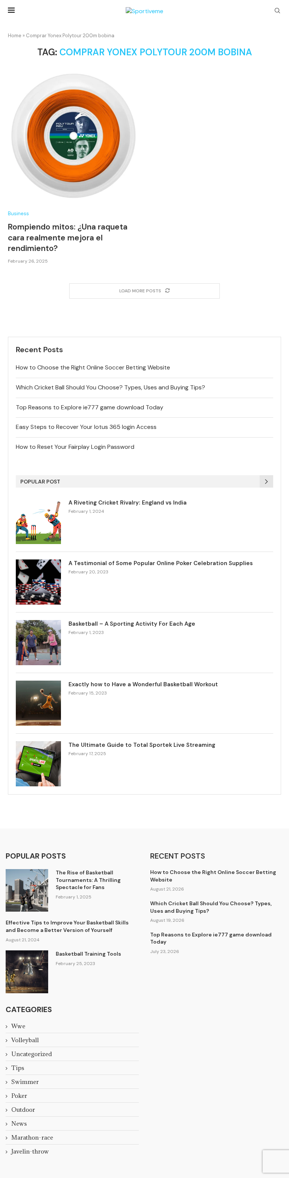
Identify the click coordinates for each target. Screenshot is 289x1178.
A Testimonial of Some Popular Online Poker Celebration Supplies (160, 563)
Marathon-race (32, 1137)
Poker (19, 1095)
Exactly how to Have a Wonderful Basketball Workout (143, 684)
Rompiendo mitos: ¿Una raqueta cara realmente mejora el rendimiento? (68, 238)
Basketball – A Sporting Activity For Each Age (131, 624)
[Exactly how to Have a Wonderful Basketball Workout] (38, 703)
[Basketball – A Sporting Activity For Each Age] (38, 642)
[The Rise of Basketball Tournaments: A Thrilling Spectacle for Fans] (27, 890)
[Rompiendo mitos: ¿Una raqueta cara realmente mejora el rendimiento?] (73, 134)
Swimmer (25, 1081)
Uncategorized (31, 1054)
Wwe (18, 1026)
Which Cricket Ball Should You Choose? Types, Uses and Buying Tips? (110, 387)
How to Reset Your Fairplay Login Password (75, 447)
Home (14, 35)
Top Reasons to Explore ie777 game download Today (89, 407)
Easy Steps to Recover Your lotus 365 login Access (86, 427)
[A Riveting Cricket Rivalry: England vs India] (38, 521)
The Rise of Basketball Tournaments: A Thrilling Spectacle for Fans (88, 880)
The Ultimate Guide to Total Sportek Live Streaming (141, 745)
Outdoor (23, 1109)
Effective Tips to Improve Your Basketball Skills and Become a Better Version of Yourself (67, 926)
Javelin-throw (30, 1151)
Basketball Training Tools (88, 953)
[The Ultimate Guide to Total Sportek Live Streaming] (38, 763)
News (19, 1123)
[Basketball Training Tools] (27, 971)
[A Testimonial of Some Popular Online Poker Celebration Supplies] (38, 582)
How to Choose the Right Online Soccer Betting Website (93, 367)
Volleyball (25, 1040)
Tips (17, 1068)
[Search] (277, 11)
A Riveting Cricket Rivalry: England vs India (127, 502)
